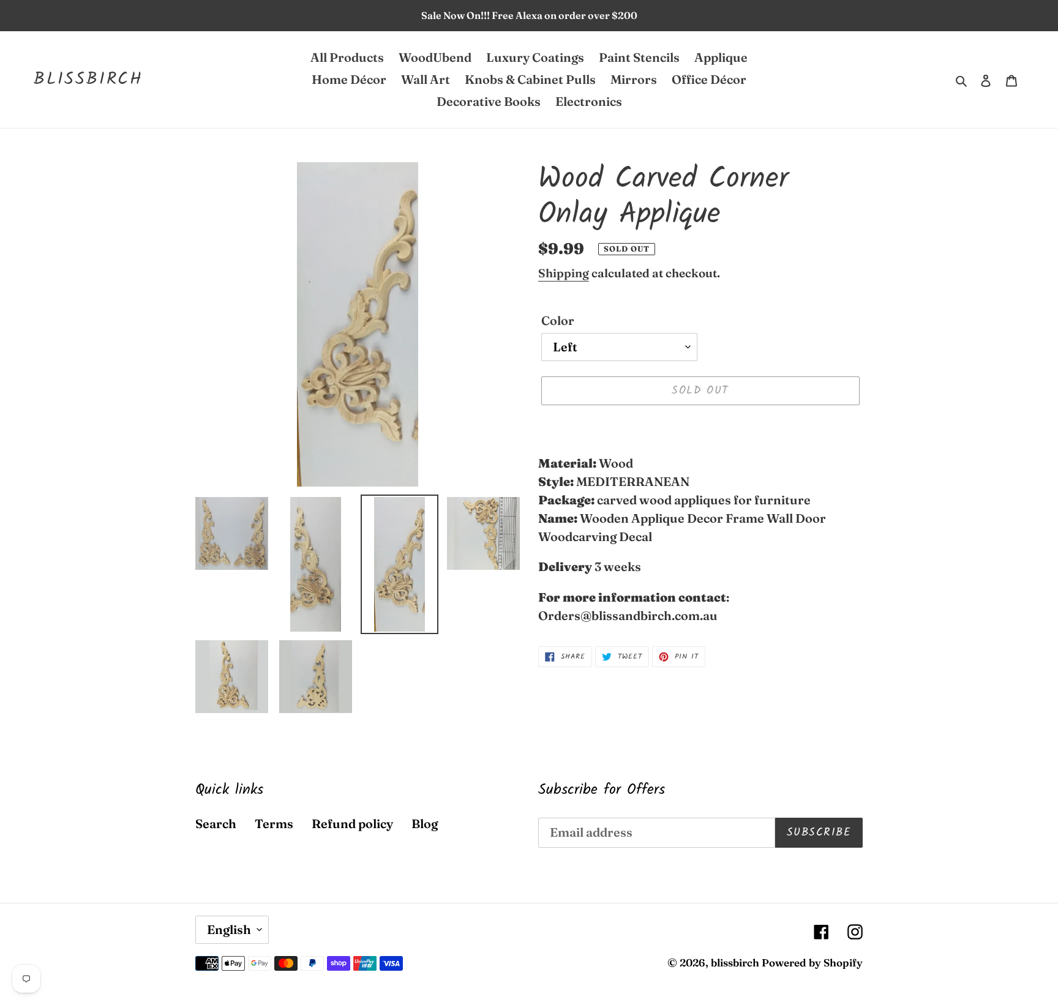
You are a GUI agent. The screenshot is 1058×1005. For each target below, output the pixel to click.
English (229, 929)
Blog (424, 823)
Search (215, 823)
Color (557, 320)
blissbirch (88, 79)
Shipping (563, 273)
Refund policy (352, 823)
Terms (274, 823)
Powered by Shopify (812, 962)
